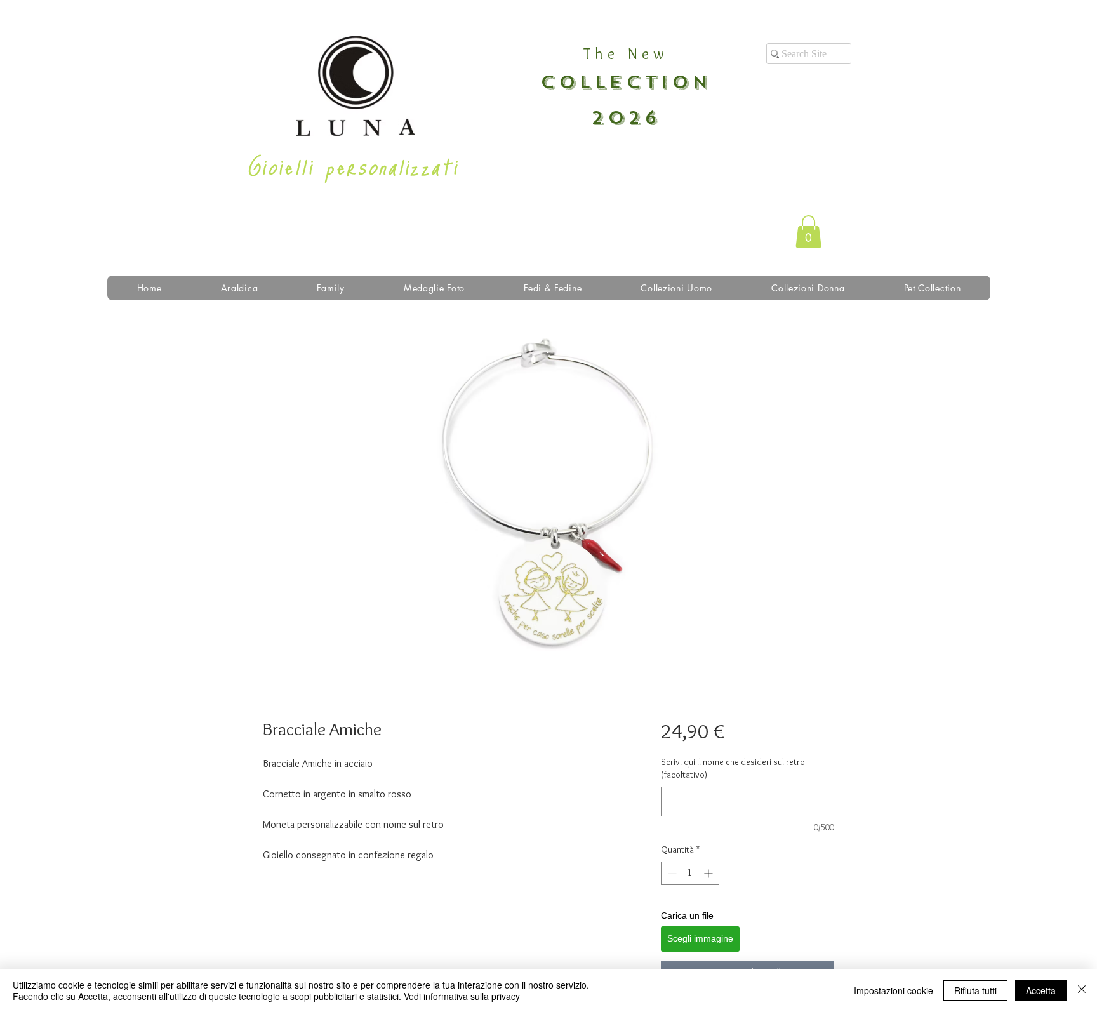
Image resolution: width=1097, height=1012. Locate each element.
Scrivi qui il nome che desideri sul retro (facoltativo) (733, 768)
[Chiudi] (1081, 990)
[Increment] (709, 873)
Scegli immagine (700, 938)
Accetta (1041, 990)
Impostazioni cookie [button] (893, 990)
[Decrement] (671, 873)
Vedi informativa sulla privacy (462, 996)
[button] (808, 231)
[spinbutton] (690, 873)
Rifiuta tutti (975, 990)
